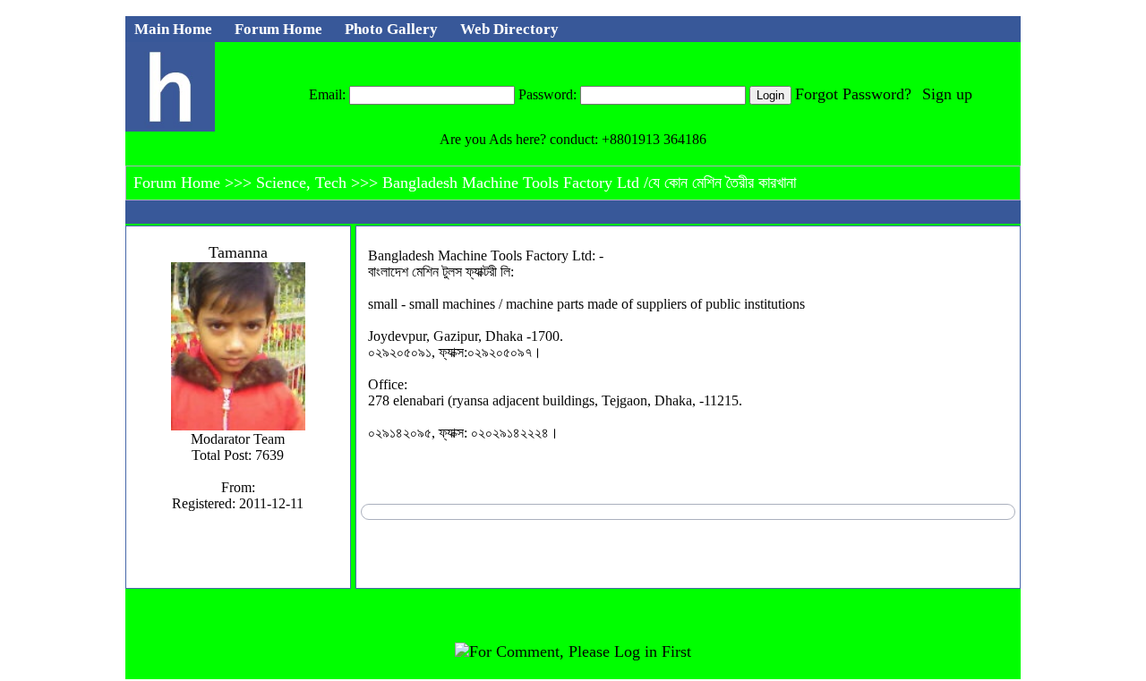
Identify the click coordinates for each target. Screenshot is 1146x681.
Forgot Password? (853, 94)
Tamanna (238, 252)
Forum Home (179, 183)
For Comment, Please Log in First (580, 651)
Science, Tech (303, 183)
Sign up (947, 94)
